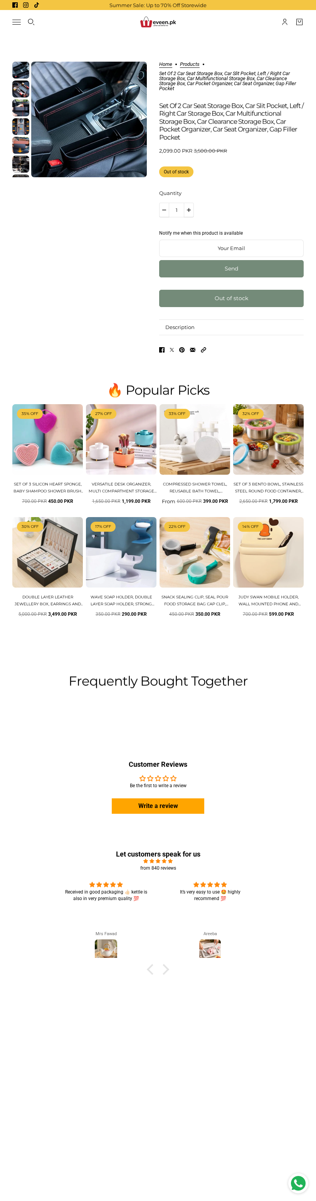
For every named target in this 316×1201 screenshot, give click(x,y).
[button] (203, 350)
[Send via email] (192, 350)
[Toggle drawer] (16, 22)
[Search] (31, 22)
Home (165, 64)
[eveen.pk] (158, 22)
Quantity (170, 193)
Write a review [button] (158, 806)
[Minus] (164, 210)
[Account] (285, 22)
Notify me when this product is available (201, 233)
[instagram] (26, 5)
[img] (158, 861)
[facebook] (15, 5)
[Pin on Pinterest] (182, 350)
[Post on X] (171, 349)
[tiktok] (36, 5)
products (190, 64)
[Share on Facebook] (162, 350)
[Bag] (299, 22)
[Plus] (189, 210)
